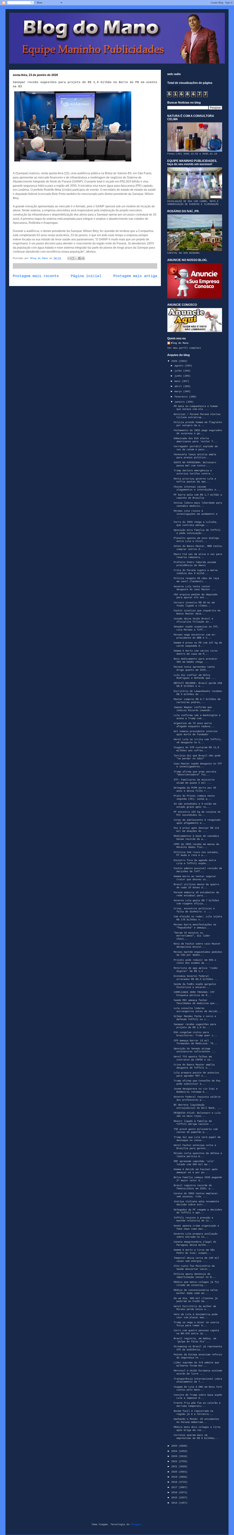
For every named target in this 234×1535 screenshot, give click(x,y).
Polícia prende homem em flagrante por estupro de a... (198, 424)
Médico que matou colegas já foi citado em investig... (196, 1284)
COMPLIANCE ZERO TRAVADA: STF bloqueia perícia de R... (194, 994)
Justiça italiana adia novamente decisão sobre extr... (196, 1203)
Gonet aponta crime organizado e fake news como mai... (196, 1227)
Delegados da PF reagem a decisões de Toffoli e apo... (198, 1211)
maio (178, 381)
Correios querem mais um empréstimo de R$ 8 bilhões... (196, 1437)
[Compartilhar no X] (76, 258)
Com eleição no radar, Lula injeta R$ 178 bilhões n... (198, 918)
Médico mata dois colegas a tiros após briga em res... (197, 1429)
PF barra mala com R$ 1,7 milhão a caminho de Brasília (198, 496)
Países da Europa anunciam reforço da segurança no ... (198, 1356)
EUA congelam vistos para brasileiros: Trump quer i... (195, 1034)
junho (178, 375)
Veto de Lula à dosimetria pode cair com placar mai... (196, 1316)
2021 (175, 1466)
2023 (175, 1456)
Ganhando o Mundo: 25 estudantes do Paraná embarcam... (196, 1421)
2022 (175, 1461)
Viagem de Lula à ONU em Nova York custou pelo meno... (198, 1388)
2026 (175, 361)
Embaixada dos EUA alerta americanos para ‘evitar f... (195, 440)
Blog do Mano (179, 343)
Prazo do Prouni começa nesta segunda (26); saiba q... (194, 797)
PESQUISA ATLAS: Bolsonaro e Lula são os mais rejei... (197, 1114)
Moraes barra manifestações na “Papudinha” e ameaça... (195, 926)
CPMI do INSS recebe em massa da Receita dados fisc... (196, 846)
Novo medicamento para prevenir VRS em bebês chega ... (196, 660)
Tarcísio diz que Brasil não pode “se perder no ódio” (197, 757)
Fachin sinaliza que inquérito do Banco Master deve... (197, 612)
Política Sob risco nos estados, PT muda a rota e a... (196, 854)
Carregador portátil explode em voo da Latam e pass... (196, 448)
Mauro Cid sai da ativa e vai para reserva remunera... (198, 556)
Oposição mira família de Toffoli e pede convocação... (197, 532)
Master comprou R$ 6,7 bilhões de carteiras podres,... (197, 701)
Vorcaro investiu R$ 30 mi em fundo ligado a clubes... (194, 604)
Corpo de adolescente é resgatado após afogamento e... (197, 821)
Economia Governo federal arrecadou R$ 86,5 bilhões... (195, 978)
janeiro (180, 401)
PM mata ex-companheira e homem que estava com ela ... (196, 408)
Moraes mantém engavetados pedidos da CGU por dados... (198, 954)
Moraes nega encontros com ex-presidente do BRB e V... (195, 636)
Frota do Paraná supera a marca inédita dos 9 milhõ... (196, 572)
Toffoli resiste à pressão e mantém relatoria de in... (193, 1219)
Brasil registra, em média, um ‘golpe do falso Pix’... (195, 1340)
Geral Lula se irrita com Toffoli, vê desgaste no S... (198, 741)
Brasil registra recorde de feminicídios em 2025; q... (194, 1187)
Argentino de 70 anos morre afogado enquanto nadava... (194, 725)
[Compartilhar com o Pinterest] (83, 258)
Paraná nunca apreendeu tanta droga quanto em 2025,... (194, 668)
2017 (175, 1487)
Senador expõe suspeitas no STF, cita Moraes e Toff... (196, 628)
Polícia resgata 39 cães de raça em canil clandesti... (196, 580)
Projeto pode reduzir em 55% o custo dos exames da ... (195, 962)
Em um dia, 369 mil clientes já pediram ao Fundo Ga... (196, 1300)
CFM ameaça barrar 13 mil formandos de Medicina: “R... (195, 1042)
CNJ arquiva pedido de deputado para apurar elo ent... (196, 596)
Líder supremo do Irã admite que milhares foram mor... (196, 1364)
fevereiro (181, 396)
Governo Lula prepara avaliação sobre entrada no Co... (196, 1235)
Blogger (136, 1524)
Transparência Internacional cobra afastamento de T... (198, 1380)
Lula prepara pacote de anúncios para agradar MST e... (196, 1074)
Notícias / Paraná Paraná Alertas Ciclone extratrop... (197, 416)
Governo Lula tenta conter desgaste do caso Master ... (195, 588)
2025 (175, 1445)
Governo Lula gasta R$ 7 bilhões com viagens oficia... (196, 902)
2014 (175, 1502)
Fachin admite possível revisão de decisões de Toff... (198, 870)
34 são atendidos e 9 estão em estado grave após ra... (195, 805)
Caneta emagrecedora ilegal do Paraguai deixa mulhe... (195, 1243)
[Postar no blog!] (73, 258)
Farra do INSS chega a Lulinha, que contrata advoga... (196, 524)
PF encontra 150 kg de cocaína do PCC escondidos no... (197, 813)
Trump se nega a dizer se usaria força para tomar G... (196, 1324)
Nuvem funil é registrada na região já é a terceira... (193, 1413)
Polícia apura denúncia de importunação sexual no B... (195, 1276)
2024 (175, 1451)
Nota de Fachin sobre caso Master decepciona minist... (197, 945)
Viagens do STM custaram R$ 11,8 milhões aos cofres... (196, 749)
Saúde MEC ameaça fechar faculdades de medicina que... (196, 1002)
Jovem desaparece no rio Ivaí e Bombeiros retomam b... (196, 1090)
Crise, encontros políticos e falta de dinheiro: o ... (194, 910)
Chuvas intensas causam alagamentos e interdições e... (197, 488)
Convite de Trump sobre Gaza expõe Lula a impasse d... (198, 1396)
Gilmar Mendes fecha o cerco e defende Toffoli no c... (195, 1018)
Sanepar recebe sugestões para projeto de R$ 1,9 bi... (195, 1026)
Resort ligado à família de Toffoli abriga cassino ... (194, 1123)
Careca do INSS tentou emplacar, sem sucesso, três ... (196, 1195)
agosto (179, 365)
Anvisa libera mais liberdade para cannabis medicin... (198, 504)
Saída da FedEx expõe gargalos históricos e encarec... (195, 986)
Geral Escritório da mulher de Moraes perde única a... (195, 1308)
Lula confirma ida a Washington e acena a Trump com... (197, 717)
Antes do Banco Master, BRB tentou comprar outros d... (198, 548)
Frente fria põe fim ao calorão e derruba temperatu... (197, 1404)
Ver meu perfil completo (184, 347)
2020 (175, 1471)
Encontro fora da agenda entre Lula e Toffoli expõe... (195, 862)
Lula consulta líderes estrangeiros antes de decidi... (198, 1010)
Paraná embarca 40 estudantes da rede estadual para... (196, 894)
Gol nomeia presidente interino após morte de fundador (196, 733)
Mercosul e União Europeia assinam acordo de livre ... (198, 1372)
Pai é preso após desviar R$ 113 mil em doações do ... (196, 829)
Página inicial (86, 276)
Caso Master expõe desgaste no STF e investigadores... (198, 765)
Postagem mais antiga (135, 276)
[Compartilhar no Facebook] (80, 258)
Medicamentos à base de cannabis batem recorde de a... (196, 838)
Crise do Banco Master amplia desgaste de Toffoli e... (194, 1066)
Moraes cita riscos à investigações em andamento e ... (195, 514)
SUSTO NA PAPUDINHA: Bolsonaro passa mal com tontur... (195, 464)
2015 (175, 1497)
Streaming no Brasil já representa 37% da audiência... (198, 1348)
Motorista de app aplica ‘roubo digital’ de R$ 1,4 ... (196, 970)
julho (178, 370)
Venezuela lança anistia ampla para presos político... (195, 456)
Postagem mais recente (36, 276)
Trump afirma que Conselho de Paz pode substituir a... (197, 1082)
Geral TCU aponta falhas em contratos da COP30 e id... (194, 1058)
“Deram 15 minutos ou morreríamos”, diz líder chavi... (192, 935)
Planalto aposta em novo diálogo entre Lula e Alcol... (196, 540)
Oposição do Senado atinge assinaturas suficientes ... (195, 1050)
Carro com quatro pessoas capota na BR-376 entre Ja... (196, 1332)
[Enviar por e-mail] (69, 258)
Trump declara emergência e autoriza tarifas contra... (194, 472)
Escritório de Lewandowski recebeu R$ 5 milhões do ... (198, 693)
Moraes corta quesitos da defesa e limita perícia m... (198, 1155)
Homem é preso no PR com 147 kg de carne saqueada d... (198, 644)
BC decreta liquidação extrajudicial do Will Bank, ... (198, 1106)
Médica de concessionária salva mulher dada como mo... (196, 1292)
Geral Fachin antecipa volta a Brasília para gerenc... (195, 1147)
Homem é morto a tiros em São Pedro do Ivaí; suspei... (194, 1251)
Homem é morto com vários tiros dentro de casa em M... (196, 652)
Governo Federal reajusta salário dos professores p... (197, 1098)
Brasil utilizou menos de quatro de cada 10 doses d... (196, 886)
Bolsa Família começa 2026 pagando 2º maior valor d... (198, 1179)
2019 (175, 1476)
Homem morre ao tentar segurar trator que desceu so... (195, 878)
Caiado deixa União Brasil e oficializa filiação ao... (193, 620)
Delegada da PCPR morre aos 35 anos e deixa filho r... (195, 789)
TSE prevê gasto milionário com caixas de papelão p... (196, 1131)
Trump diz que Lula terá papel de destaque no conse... (197, 1139)
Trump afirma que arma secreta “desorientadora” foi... (195, 773)
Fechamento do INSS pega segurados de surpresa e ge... (198, 432)
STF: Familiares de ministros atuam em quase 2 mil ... (194, 781)
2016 (175, 1492)
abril (178, 386)
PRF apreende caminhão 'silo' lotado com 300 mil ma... (194, 1163)
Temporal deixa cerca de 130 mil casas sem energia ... (196, 1259)
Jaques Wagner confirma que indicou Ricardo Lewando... (194, 709)
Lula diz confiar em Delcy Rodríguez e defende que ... (195, 677)
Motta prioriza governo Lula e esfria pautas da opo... (195, 480)
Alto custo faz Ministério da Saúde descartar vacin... (194, 1267)
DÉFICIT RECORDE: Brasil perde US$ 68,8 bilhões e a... (198, 685)
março (178, 391)
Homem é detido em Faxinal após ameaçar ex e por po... (196, 1171)
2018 (175, 1482)
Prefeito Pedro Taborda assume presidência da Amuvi (195, 564)
